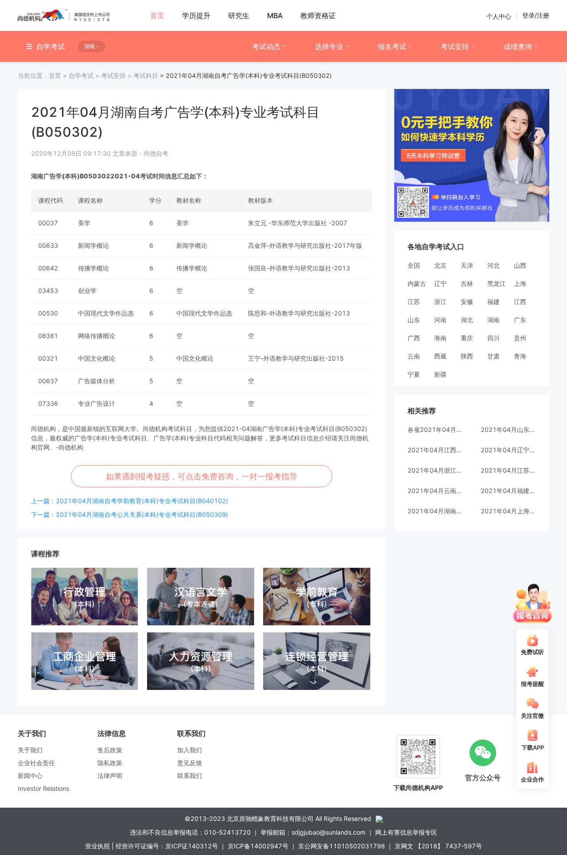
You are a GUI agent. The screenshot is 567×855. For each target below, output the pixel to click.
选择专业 (329, 46)
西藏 (440, 356)
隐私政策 (109, 762)
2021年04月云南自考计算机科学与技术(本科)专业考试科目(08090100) (435, 490)
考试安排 (455, 46)
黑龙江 (496, 283)
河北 (493, 265)
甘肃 (493, 356)
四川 (493, 338)
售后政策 (109, 750)
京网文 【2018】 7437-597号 (438, 846)
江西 (520, 301)
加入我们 (189, 750)
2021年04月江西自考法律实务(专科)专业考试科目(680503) (435, 450)
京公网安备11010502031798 (341, 846)
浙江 (440, 301)
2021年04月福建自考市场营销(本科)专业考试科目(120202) (508, 490)
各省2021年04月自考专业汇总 (435, 429)
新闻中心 (30, 775)
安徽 (467, 301)
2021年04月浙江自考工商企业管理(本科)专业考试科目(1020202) (435, 470)
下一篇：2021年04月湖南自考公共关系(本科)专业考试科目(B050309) (129, 514)
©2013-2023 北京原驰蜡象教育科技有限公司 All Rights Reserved (278, 818)
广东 (520, 320)
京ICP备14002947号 (258, 846)
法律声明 (109, 775)
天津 (467, 265)
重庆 (467, 338)
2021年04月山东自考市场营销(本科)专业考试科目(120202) (508, 429)
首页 (43, 75)
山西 (520, 265)
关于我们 (30, 750)
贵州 (520, 338)
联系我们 (189, 775)
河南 (440, 320)
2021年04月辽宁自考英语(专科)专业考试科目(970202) (508, 450)
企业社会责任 (36, 762)
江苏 (414, 301)
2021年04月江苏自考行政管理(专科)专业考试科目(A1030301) (508, 470)
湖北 (467, 320)
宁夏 (414, 374)
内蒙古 (417, 283)
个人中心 (498, 15)
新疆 (440, 374)
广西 (414, 338)
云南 (414, 356)
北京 (440, 265)
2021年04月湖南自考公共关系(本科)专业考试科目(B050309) (435, 511)
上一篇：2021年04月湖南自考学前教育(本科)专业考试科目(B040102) (129, 501)
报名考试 (392, 46)
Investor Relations (43, 788)
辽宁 (440, 283)
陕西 (467, 356)
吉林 (467, 283)
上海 (520, 283)
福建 (493, 301)
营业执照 (97, 846)
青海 (520, 356)
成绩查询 (518, 46)
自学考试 (85, 75)
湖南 (493, 320)
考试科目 (145, 75)
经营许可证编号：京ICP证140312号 (167, 846)
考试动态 (266, 46)
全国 (414, 265)
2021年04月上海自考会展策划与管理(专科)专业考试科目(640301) (508, 511)
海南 (440, 338)
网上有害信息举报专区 (406, 832)
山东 (414, 320)
